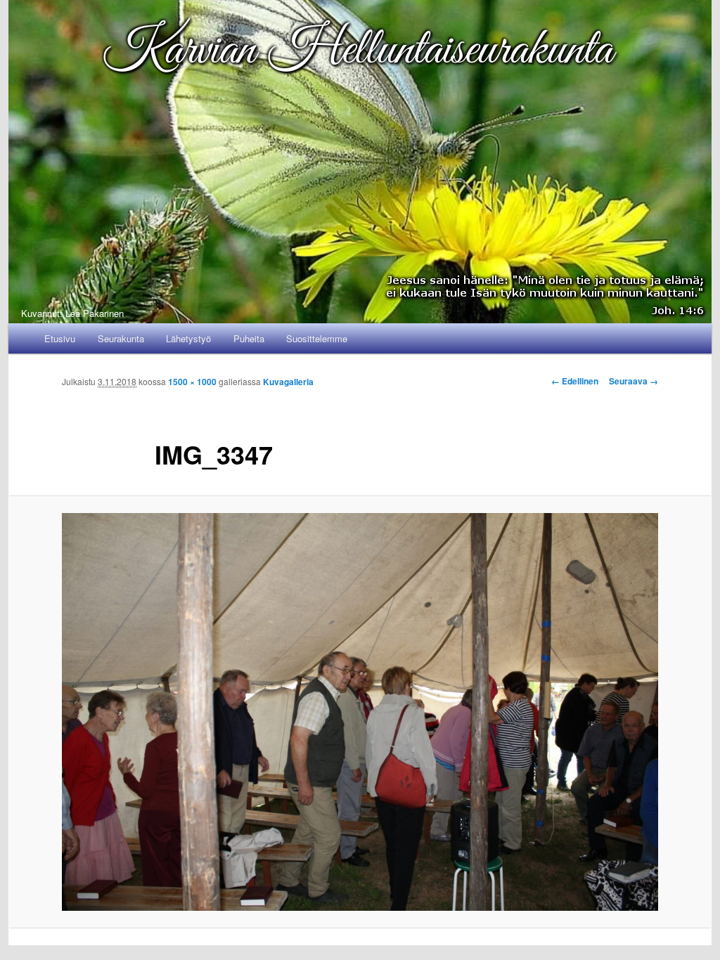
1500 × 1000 (192, 381)
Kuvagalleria (288, 381)
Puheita (248, 338)
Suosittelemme (316, 338)
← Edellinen (574, 381)
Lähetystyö (188, 338)
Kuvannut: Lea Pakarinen (72, 313)
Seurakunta (121, 338)
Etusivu (59, 338)
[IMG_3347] (360, 711)
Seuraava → (633, 381)
